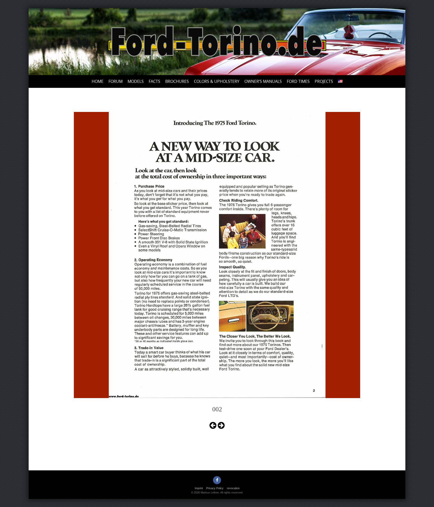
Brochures (177, 81)
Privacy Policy (215, 488)
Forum (115, 81)
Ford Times (298, 81)
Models (136, 81)
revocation (233, 488)
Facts (154, 81)
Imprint (199, 488)
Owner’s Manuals (263, 81)
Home (97, 81)
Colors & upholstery (216, 81)
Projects (324, 81)
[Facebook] (217, 480)
